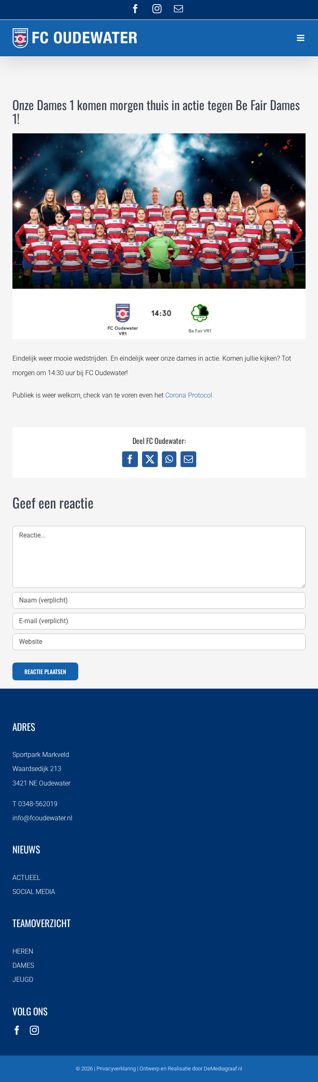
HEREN (22, 951)
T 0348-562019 (35, 804)
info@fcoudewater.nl (42, 818)
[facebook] (17, 1030)
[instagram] (34, 1030)
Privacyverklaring (116, 1068)
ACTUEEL (26, 878)
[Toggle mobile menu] (301, 38)
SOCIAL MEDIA (33, 892)
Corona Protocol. (189, 395)
